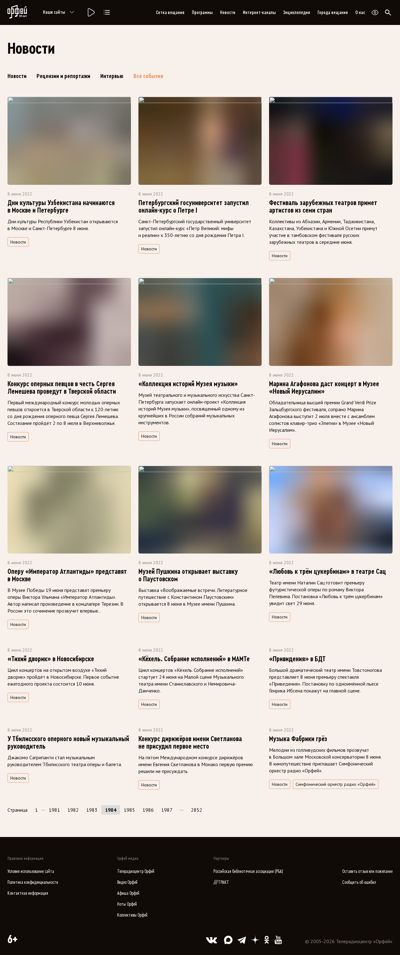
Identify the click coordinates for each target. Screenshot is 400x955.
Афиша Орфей (128, 893)
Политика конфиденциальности (33, 882)
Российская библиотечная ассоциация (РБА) (248, 871)
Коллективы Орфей (132, 915)
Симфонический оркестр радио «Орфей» (336, 784)
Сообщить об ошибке (359, 882)
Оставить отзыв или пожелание (367, 871)
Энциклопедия (296, 12)
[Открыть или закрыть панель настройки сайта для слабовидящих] (375, 12)
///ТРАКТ (221, 882)
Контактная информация (28, 893)
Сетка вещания (170, 12)
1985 (129, 810)
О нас (360, 12)
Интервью (111, 76)
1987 (166, 810)
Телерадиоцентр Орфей (135, 871)
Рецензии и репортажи (63, 76)
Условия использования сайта (31, 871)
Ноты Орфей (127, 904)
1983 (92, 810)
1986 (148, 810)
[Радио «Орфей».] (90, 12)
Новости (227, 12)
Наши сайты (54, 12)
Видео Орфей (127, 882)
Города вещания (333, 12)
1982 (73, 810)
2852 (196, 810)
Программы (202, 12)
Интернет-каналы (259, 12)
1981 (54, 810)
